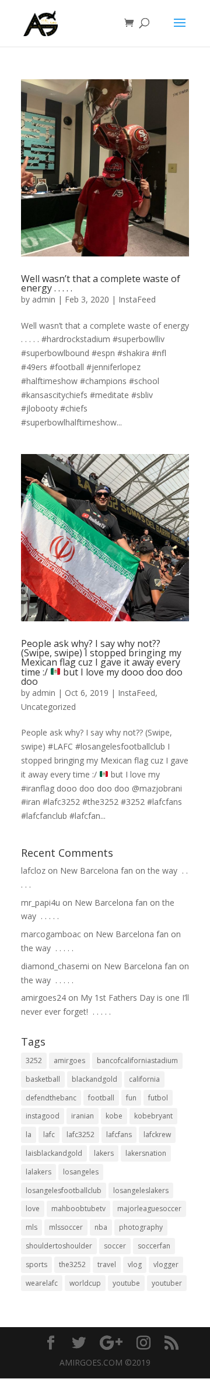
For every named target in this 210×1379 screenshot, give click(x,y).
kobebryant (153, 1116)
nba (100, 1227)
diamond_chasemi (55, 966)
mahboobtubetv (78, 1208)
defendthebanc (51, 1098)
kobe (114, 1116)
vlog (135, 1264)
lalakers (38, 1172)
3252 (34, 1060)
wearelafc (42, 1283)
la (29, 1134)
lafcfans (119, 1134)
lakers (104, 1153)
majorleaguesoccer (149, 1208)
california (144, 1079)
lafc (49, 1134)
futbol (158, 1098)
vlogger (165, 1264)
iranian (82, 1116)
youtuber (167, 1283)
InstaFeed (137, 299)
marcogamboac (51, 934)
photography (141, 1227)
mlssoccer (66, 1227)
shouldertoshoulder (59, 1246)
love (33, 1208)
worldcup (85, 1283)
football (101, 1098)
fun (131, 1098)
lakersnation (145, 1153)
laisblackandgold (54, 1153)
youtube (126, 1283)
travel (106, 1264)
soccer (115, 1246)
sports (36, 1264)
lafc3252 (80, 1134)
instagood (43, 1116)
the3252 (72, 1264)
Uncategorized (48, 706)
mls (31, 1227)
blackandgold (94, 1079)
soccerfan (154, 1246)
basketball (43, 1079)
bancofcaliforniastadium (137, 1060)
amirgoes (69, 1060)
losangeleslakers (141, 1190)
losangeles (81, 1172)
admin (43, 299)
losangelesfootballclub (64, 1190)
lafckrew (157, 1134)
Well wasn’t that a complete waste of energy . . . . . (100, 283)
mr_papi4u (40, 902)
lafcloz (33, 870)
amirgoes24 (43, 997)
